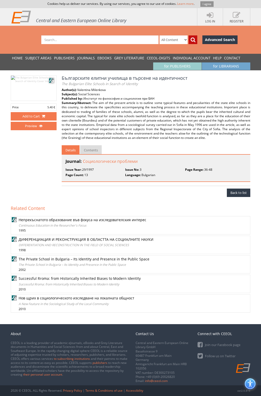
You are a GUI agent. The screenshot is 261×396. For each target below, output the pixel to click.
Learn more (185, 4)
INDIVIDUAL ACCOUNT (192, 58)
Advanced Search (220, 39)
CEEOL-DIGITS (158, 58)
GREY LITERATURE (129, 58)
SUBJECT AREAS (38, 58)
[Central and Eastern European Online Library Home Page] (69, 16)
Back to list (238, 192)
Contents (91, 150)
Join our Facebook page (222, 344)
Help (217, 58)
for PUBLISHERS (177, 66)
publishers (100, 363)
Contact (232, 58)
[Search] (193, 39)
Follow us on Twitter (220, 356)
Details (71, 150)
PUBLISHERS (64, 58)
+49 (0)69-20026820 (160, 377)
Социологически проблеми (110, 161)
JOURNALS (86, 58)
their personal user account (42, 374)
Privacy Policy (72, 390)
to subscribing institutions (72, 359)
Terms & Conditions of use (104, 390)
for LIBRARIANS (226, 66)
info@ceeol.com (156, 381)
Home (17, 58)
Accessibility (134, 390)
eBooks (104, 58)
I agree (207, 4)
